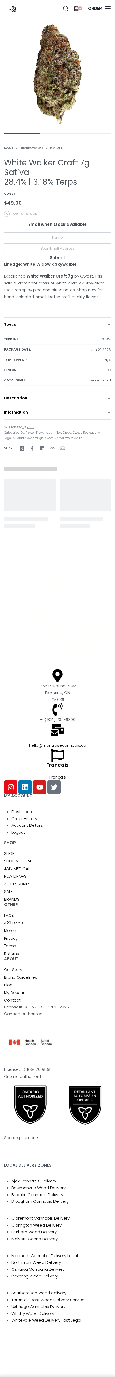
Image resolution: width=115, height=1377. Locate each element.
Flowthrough (45, 432)
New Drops (63, 432)
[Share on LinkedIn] (42, 448)
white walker (74, 438)
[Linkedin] (25, 787)
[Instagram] (10, 787)
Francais (57, 765)
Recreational (31, 148)
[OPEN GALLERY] (57, 74)
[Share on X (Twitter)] (22, 448)
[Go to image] (22, 133)
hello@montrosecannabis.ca (57, 745)
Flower (56, 148)
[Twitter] (54, 787)
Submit (57, 257)
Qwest (77, 432)
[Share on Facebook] (32, 448)
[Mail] (62, 448)
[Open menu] (99, 8)
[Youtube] (39, 787)
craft (20, 438)
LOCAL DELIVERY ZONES (28, 1165)
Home (8, 148)
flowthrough (34, 438)
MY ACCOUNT (18, 796)
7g (22, 432)
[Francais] (57, 755)
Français (57, 777)
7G (14, 438)
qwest (49, 438)
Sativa (59, 438)
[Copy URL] (52, 448)
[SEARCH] (65, 8)
